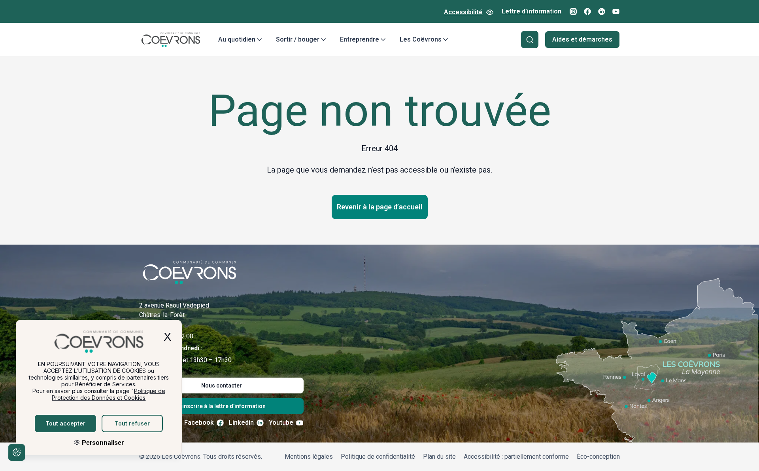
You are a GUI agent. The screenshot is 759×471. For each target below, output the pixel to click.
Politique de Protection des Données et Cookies (108, 394)
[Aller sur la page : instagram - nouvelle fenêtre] (573, 11)
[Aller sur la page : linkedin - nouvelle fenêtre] (602, 11)
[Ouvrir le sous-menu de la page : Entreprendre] (383, 40)
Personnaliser (102, 442)
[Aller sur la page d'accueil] (170, 39)
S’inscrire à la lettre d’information (221, 406)
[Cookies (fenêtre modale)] (16, 454)
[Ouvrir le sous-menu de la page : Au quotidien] (259, 40)
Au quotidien (236, 39)
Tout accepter (65, 423)
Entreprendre (359, 39)
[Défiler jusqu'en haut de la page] (742, 453)
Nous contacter (221, 385)
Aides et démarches (582, 39)
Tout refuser (132, 423)
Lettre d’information (531, 11)
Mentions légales (309, 456)
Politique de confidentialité (378, 456)
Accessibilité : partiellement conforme (516, 456)
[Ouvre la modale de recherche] (529, 39)
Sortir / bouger (297, 39)
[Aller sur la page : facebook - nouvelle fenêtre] (587, 11)
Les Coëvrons (421, 39)
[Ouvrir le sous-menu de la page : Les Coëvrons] (445, 40)
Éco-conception (598, 456)
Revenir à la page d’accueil (380, 207)
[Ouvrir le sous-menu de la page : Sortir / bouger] (323, 40)
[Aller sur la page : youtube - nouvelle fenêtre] (616, 11)
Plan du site (439, 456)
